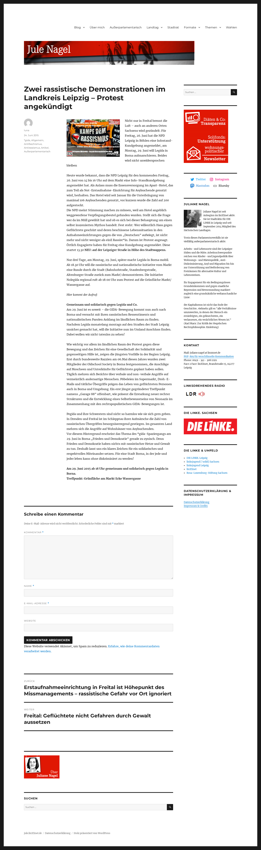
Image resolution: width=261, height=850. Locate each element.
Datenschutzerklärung (196, 502)
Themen (211, 27)
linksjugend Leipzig (198, 465)
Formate (190, 27)
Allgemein (37, 140)
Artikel (45, 147)
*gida (27, 140)
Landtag (153, 27)
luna (26, 130)
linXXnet (192, 469)
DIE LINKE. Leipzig (197, 458)
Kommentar (34, 532)
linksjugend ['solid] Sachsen (203, 461)
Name (29, 585)
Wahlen (231, 27)
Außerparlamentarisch (126, 27)
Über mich (97, 27)
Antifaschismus (33, 144)
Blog (77, 27)
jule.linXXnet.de (33, 833)
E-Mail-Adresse (36, 603)
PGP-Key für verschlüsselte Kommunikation (209, 356)
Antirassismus (32, 147)
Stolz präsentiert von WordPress (92, 833)
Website (30, 620)
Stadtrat (173, 27)
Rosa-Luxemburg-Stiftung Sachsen (207, 472)
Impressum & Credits (196, 505)
